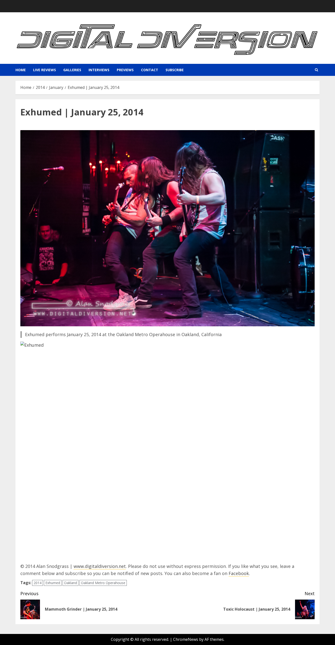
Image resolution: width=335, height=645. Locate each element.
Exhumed (52, 582)
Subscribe (175, 70)
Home (20, 70)
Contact (149, 70)
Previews (125, 70)
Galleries (72, 70)
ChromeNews (185, 639)
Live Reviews (44, 70)
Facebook (239, 573)
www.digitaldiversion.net (100, 566)
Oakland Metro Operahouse (103, 582)
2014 (37, 582)
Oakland (70, 582)
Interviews (99, 70)
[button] (316, 70)
